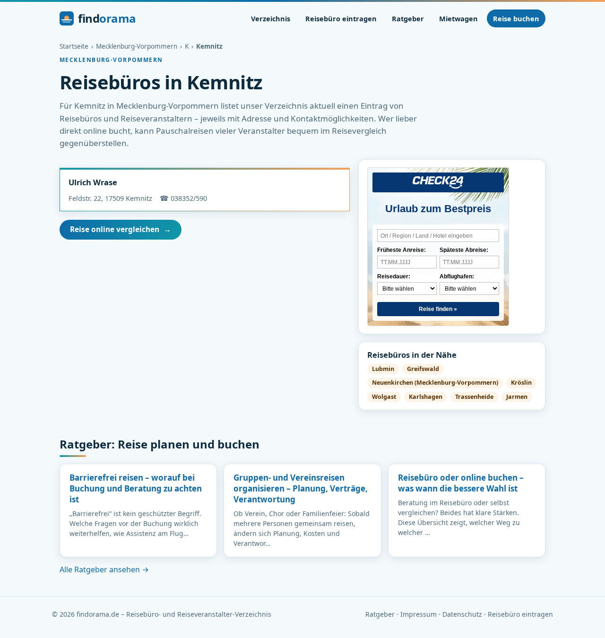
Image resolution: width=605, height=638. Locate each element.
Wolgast (384, 397)
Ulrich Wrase (93, 182)
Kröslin (521, 383)
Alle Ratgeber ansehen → (104, 569)
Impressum (418, 614)
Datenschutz (462, 614)
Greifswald (423, 369)
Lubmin (383, 369)
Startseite (74, 46)
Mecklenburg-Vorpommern (136, 46)
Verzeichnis (270, 18)
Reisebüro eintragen (341, 18)
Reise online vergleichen (120, 229)
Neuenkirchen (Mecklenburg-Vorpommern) (435, 383)
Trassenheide (474, 397)
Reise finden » (438, 309)
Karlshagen (425, 397)
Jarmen (516, 397)
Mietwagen (458, 18)
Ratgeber (408, 18)
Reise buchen (516, 18)
